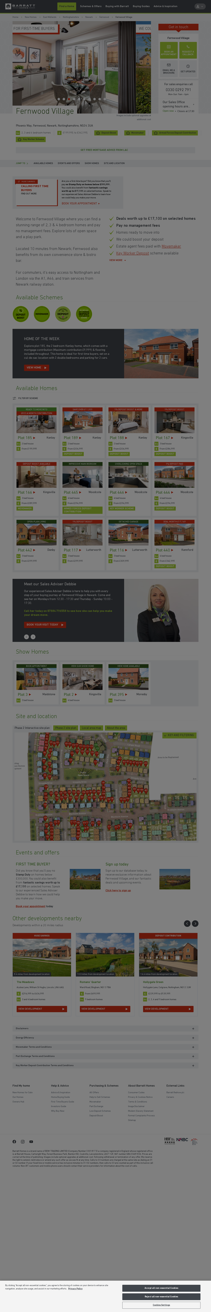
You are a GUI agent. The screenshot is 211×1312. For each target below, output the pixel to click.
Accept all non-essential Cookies (161, 1288)
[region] (105, 1296)
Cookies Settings (161, 1305)
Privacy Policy (75, 1289)
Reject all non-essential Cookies (161, 1297)
